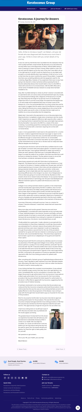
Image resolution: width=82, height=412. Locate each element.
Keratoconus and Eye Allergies (12, 390)
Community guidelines (47, 398)
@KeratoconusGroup (56, 379)
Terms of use (30, 398)
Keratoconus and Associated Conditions (14, 392)
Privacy (38, 398)
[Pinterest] (26, 377)
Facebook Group (46, 387)
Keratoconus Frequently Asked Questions (15, 385)
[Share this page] (78, 408)
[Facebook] (5, 377)
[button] (32, 8)
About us (23, 398)
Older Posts (60, 349)
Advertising (58, 398)
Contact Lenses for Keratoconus (12, 388)
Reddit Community (47, 385)
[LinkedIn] (19, 377)
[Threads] (8, 377)
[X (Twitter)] (15, 377)
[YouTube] (22, 377)
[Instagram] (12, 377)
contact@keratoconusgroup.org (55, 377)
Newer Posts (22, 349)
